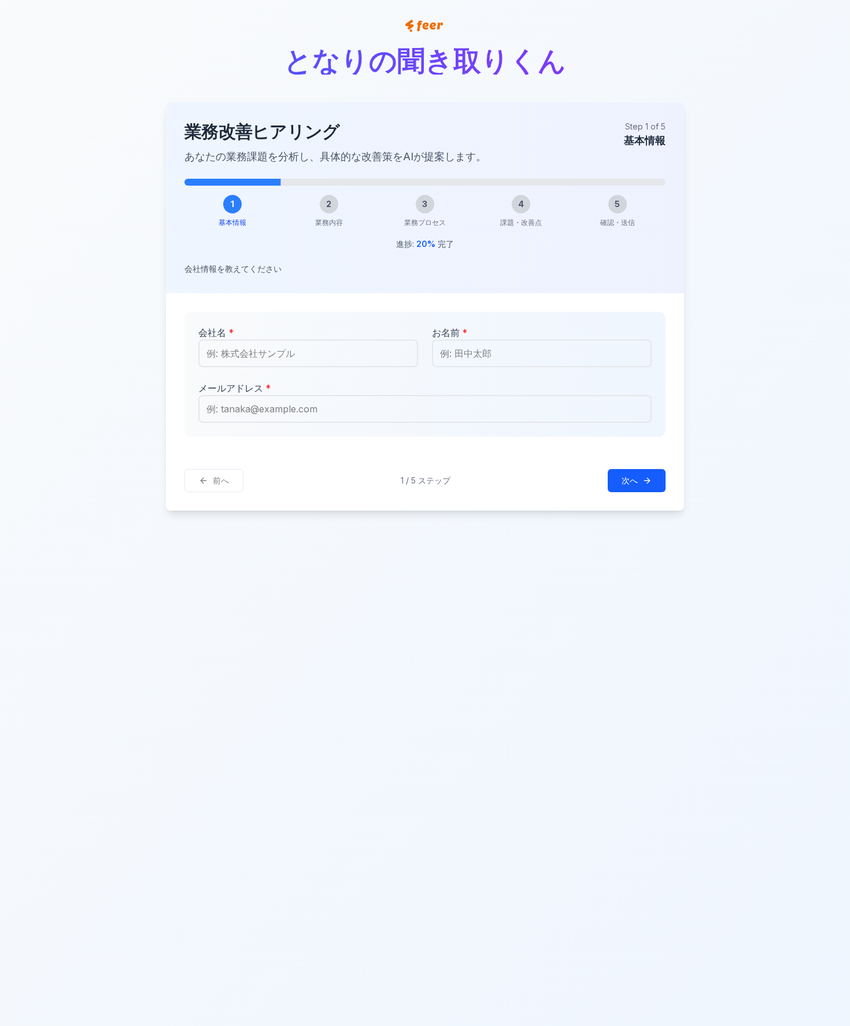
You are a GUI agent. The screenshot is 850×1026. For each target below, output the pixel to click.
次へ (630, 480)
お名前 (449, 332)
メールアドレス (234, 388)
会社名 (216, 332)
